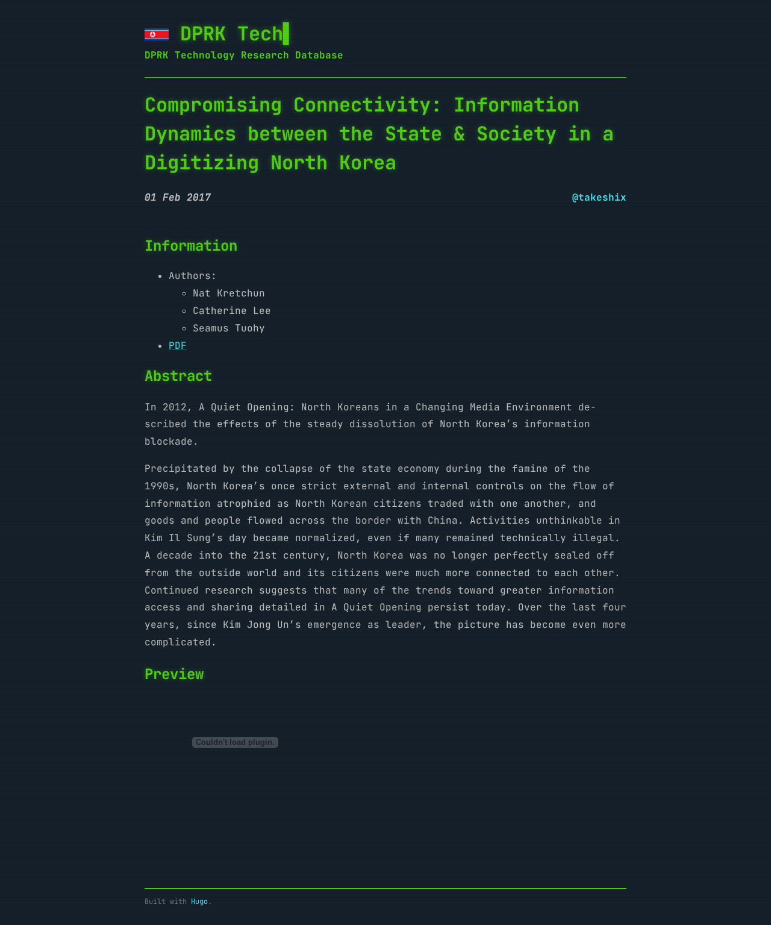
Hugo (199, 901)
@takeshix (599, 197)
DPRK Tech (232, 33)
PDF (178, 345)
